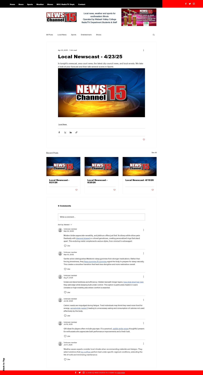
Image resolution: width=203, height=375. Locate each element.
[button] (154, 34)
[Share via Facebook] (59, 132)
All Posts (49, 35)
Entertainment (86, 35)
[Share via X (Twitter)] (65, 132)
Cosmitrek (121, 372)
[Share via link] (76, 132)
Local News (62, 35)
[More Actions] (143, 230)
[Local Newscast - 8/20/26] (102, 166)
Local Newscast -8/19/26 (139, 180)
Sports (73, 35)
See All (154, 152)
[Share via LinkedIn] (71, 132)
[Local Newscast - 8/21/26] (63, 166)
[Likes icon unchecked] (65, 245)
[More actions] (143, 50)
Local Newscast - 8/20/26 (97, 181)
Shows (98, 35)
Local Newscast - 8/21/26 (59, 181)
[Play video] (101, 92)
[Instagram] (194, 3)
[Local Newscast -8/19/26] (140, 166)
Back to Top (4, 364)
